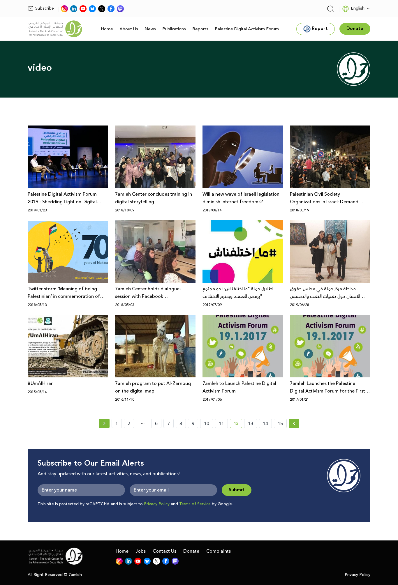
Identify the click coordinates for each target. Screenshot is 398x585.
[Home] (55, 29)
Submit (236, 490)
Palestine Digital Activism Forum (247, 29)
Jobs (140, 551)
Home (107, 29)
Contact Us (164, 551)
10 (206, 423)
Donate (191, 551)
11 (221, 423)
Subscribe (44, 8)
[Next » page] (294, 423)
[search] (330, 8)
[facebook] (111, 9)
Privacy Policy (157, 504)
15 (280, 423)
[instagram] (64, 9)
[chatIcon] (120, 9)
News (150, 29)
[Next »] (294, 423)
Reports (200, 29)
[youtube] (83, 9)
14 (265, 423)
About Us (128, 29)
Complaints (218, 551)
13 (250, 423)
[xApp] (101, 9)
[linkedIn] (73, 9)
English (357, 8)
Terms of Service (195, 504)
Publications (174, 29)
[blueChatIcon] (92, 9)
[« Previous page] (104, 423)
